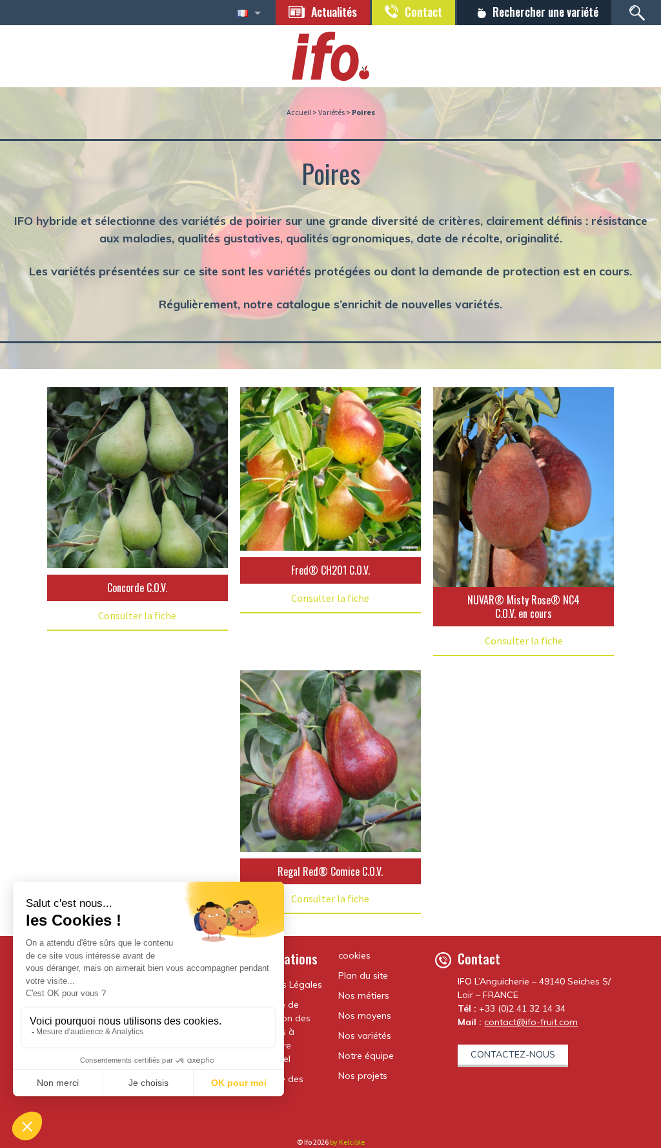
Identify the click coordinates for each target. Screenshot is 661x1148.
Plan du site (363, 975)
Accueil (299, 112)
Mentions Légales (285, 984)
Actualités (334, 11)
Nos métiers (363, 995)
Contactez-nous (513, 1054)
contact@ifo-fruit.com (531, 1022)
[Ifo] (330, 54)
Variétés (331, 112)
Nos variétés (364, 1035)
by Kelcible (347, 1142)
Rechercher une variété (545, 11)
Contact (423, 11)
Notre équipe (366, 1055)
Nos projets (362, 1075)
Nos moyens (364, 1015)
